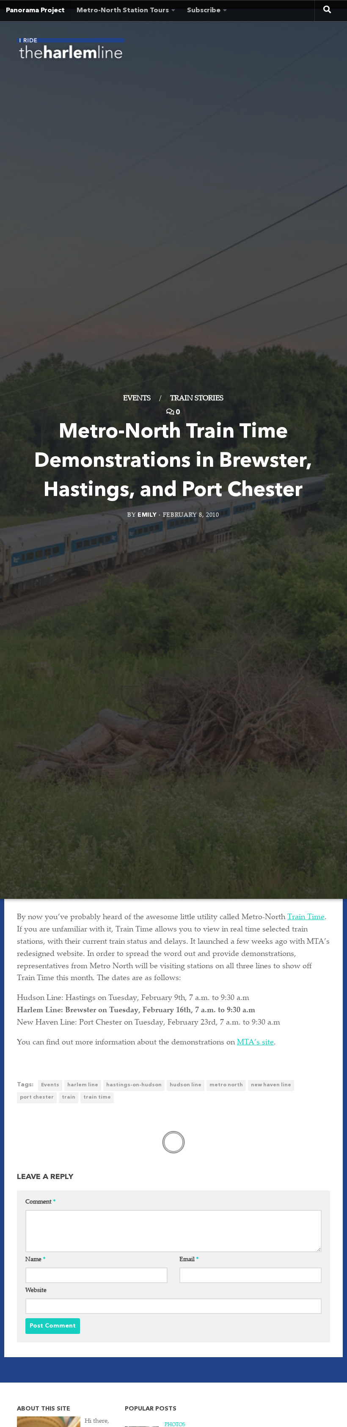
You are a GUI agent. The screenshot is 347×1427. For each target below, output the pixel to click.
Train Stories (196, 398)
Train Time (306, 917)
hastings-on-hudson (134, 1085)
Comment (40, 1202)
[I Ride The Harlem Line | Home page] (70, 50)
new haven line (271, 1085)
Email (188, 1260)
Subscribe (203, 10)
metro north (226, 1085)
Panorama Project (35, 10)
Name (35, 1260)
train (68, 1097)
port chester (37, 1097)
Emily (147, 515)
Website (36, 1291)
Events (137, 398)
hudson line (185, 1085)
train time (97, 1097)
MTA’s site (255, 1043)
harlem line (82, 1085)
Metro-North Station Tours (123, 10)
